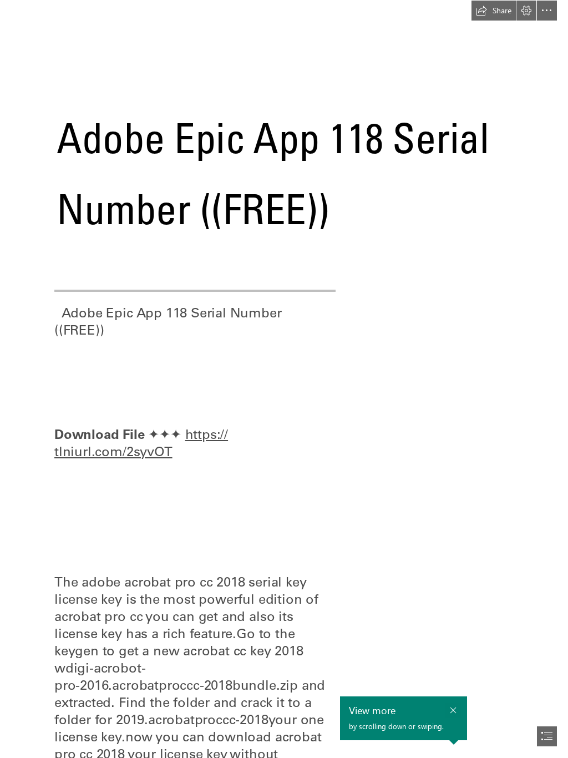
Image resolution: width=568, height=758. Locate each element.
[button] (493, 11)
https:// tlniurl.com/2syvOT (141, 442)
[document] (284, 379)
